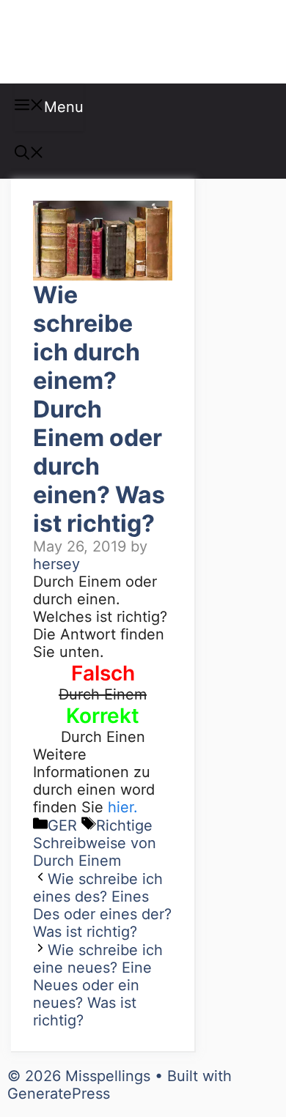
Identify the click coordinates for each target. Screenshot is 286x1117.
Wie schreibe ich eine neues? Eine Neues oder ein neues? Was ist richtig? (98, 985)
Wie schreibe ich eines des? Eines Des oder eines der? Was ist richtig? (102, 905)
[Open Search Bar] (29, 154)
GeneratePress (58, 1093)
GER (62, 825)
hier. (123, 807)
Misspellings (89, 41)
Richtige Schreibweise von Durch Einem (94, 843)
